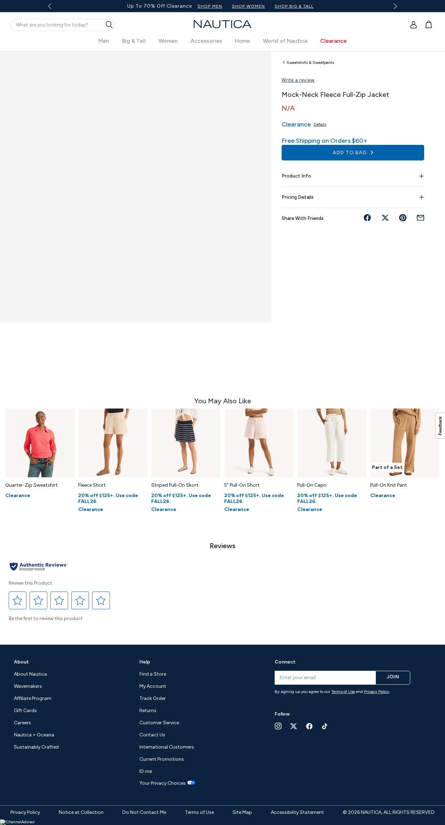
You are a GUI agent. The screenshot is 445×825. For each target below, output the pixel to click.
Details (320, 124)
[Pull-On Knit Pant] (405, 443)
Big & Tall (134, 41)
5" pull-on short (242, 485)
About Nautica (30, 674)
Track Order (152, 698)
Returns (147, 710)
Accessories (206, 41)
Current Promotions (161, 759)
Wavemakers (28, 686)
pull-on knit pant (388, 485)
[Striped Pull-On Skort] (186, 443)
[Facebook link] (309, 726)
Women (168, 41)
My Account (152, 686)
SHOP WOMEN (248, 6)
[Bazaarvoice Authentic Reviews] (39, 567)
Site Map (242, 812)
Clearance (333, 41)
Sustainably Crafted (36, 747)
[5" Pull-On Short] (259, 443)
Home (242, 41)
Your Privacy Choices (162, 783)
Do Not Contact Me (144, 812)
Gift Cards (25, 710)
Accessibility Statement (297, 812)
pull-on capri (311, 485)
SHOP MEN (209, 6)
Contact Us (152, 735)
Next (394, 6)
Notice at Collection (81, 812)
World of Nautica (285, 41)
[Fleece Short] (113, 443)
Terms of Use (343, 691)
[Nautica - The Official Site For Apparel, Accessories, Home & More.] (222, 24)
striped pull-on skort (175, 485)
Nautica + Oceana (34, 735)
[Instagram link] (278, 726)
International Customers (166, 747)
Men (103, 41)
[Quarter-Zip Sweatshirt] (40, 443)
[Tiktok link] (325, 726)
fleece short (92, 485)
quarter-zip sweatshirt (31, 485)
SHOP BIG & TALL (294, 6)
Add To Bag (350, 153)
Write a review (298, 80)
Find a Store (152, 674)
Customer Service (159, 723)
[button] (17, 600)
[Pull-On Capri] (332, 443)
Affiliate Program (32, 698)
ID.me (145, 771)
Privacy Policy (376, 691)
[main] (222, 344)
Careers (22, 723)
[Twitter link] (293, 726)
